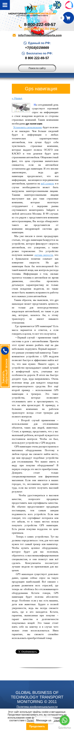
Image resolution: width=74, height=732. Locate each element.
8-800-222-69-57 (40, 24)
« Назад (17, 98)
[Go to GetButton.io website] (64, 728)
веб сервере (47, 183)
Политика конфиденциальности (37, 706)
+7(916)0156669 (37, 48)
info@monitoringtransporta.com (40, 35)
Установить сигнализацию (27, 127)
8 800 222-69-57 (37, 58)
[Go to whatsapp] (64, 720)
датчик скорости (43, 254)
